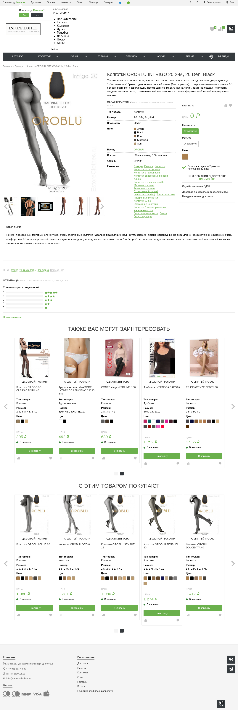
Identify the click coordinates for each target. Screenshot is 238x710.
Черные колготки (143, 210)
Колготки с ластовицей (147, 172)
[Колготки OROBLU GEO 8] (77, 515)
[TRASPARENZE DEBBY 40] (204, 358)
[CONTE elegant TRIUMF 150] (119, 358)
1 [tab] (116, 473)
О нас (80, 2)
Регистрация (213, 2)
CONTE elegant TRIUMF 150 (118, 387)
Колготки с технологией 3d (149, 182)
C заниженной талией (146, 191)
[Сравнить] (225, 105)
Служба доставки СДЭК (196, 186)
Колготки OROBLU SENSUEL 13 (118, 546)
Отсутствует (190, 131)
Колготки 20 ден (143, 200)
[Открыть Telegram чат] (120, 3)
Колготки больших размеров (150, 207)
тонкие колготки (28, 270)
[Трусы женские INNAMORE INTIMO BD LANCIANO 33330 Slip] (77, 358)
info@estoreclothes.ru (18, 678)
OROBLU (139, 149)
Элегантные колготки (146, 204)
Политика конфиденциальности (95, 691)
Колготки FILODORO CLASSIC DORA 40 (28, 389)
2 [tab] (122, 473)
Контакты (66, 2)
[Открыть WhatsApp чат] (128, 3)
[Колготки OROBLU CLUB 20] (35, 515)
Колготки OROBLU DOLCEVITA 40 (197, 546)
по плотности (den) (144, 194)
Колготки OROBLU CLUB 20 (33, 544)
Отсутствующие (143, 216)
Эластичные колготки (146, 213)
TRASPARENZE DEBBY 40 (202, 387)
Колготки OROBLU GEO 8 (74, 544)
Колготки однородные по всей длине (151, 177)
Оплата (51, 2)
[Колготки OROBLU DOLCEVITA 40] (204, 515)
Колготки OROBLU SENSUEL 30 (161, 546)
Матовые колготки (144, 185)
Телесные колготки (144, 188)
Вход (232, 2)
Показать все (57, 270)
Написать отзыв (12, 317)
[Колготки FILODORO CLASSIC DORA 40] (35, 358)
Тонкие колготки (166, 194)
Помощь (93, 2)
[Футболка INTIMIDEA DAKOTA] (162, 358)
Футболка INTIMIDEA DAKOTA (162, 387)
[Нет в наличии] (185, 157)
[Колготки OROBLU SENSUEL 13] (119, 515)
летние (14, 270)
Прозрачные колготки (146, 197)
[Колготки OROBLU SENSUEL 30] (162, 515)
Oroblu (163, 213)
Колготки (160, 166)
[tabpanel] (34, 400)
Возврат (108, 2)
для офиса (43, 270)
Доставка (36, 2)
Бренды (138, 166)
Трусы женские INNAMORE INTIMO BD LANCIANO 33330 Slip (76, 390)
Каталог (148, 166)
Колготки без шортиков (147, 169)
